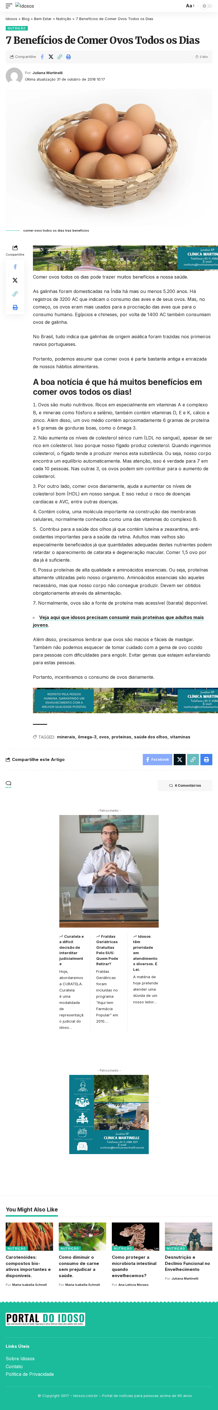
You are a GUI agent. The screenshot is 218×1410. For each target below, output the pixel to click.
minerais (66, 736)
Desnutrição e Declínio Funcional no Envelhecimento (187, 1263)
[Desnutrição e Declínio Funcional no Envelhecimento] (188, 1237)
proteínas (121, 736)
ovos (104, 736)
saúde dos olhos (150, 736)
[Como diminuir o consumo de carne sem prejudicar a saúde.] (82, 1237)
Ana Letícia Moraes (133, 1285)
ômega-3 (87, 736)
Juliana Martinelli (47, 73)
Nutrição (17, 28)
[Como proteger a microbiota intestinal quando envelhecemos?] (135, 1237)
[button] (10, 6)
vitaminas (180, 736)
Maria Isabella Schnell (29, 1285)
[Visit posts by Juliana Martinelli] (14, 76)
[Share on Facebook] (42, 56)
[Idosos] (24, 6)
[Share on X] (51, 56)
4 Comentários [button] (188, 785)
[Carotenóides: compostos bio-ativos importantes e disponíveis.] (29, 1237)
